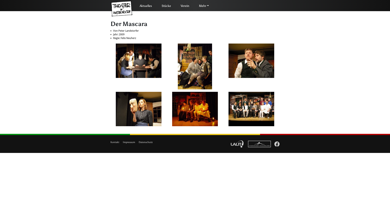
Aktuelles (146, 6)
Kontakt (114, 142)
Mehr (202, 6)
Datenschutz (146, 142)
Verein (185, 6)
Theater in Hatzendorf (121, 8)
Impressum (129, 142)
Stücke (166, 6)
